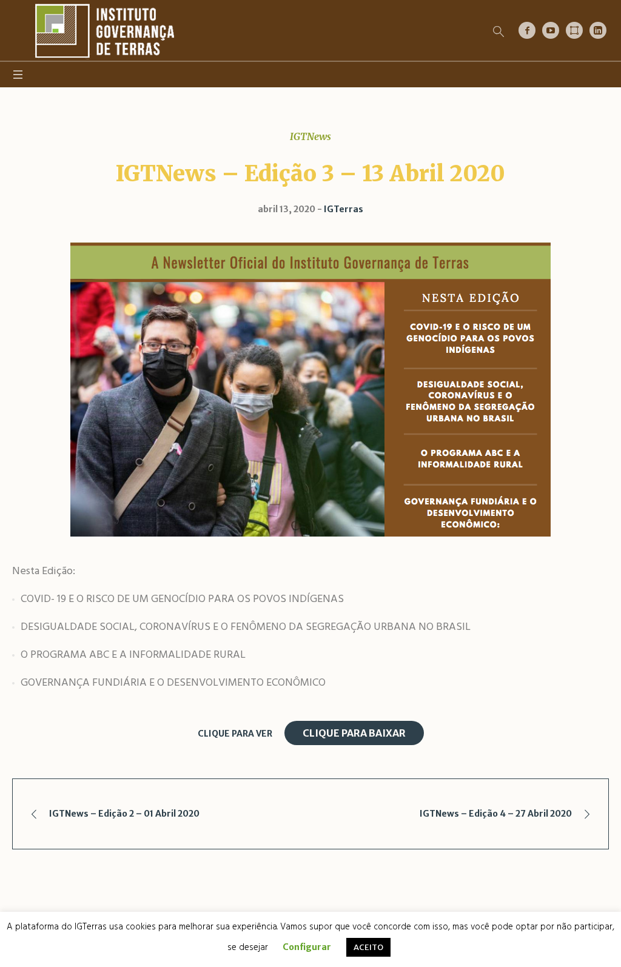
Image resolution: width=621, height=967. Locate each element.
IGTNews (310, 136)
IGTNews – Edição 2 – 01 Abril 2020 (124, 813)
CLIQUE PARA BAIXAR (354, 733)
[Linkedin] (597, 30)
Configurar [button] (307, 947)
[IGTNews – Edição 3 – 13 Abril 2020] (310, 389)
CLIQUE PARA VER (235, 733)
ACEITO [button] (368, 947)
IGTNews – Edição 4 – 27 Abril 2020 (496, 813)
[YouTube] (550, 30)
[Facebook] (527, 30)
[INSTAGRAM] (574, 30)
